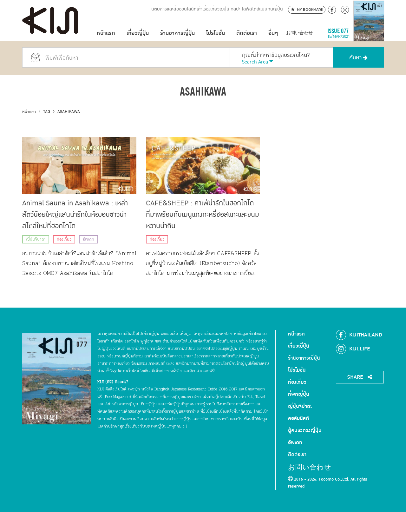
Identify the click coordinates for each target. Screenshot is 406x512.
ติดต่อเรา (246, 33)
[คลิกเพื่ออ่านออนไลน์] (369, 33)
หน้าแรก (106, 33)
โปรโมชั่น (215, 33)
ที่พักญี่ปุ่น (298, 394)
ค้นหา (356, 57)
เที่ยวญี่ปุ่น (138, 33)
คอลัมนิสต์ (298, 418)
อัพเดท (88, 239)
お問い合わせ (299, 33)
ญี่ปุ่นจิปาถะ (35, 239)
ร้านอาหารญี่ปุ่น (177, 33)
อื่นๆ (273, 33)
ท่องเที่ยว (64, 239)
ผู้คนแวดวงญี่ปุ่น (305, 430)
